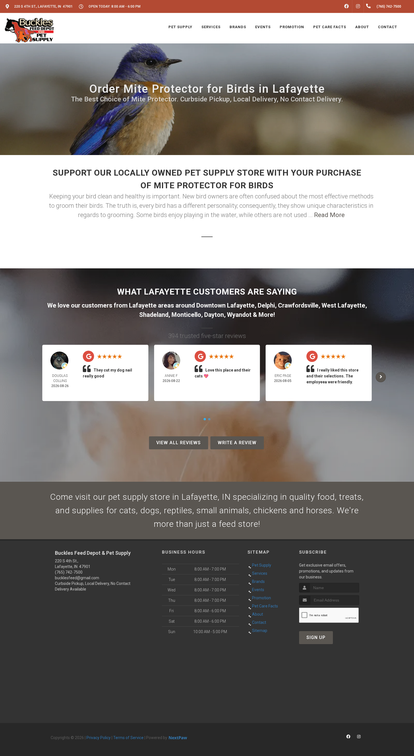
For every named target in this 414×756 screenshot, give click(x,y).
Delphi (266, 305)
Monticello (186, 314)
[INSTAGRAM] (358, 6)
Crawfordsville (298, 305)
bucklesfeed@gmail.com (77, 578)
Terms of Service (128, 737)
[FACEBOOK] (346, 6)
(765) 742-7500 (69, 572)
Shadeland (153, 314)
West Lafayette (343, 305)
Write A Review (237, 442)
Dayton (214, 314)
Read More (329, 214)
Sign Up (316, 637)
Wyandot (239, 314)
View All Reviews (178, 442)
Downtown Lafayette (225, 305)
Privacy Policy (98, 737)
